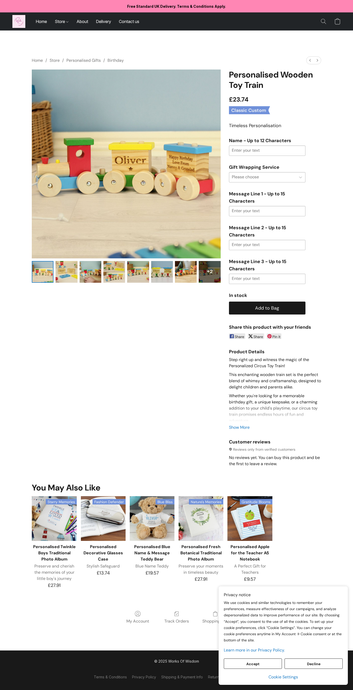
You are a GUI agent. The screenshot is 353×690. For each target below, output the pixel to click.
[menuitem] (310, 60)
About (82, 21)
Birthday (116, 60)
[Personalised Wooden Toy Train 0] (42, 272)
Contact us (129, 21)
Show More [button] (239, 427)
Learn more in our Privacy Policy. (254, 650)
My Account (137, 621)
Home (41, 21)
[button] (18, 21)
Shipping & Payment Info (182, 677)
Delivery (103, 21)
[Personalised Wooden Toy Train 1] (66, 272)
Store (60, 21)
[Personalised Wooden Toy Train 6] (186, 272)
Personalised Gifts (83, 60)
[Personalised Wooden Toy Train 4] (138, 272)
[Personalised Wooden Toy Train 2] (90, 272)
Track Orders (176, 621)
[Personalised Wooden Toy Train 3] (114, 272)
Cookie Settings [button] (283, 677)
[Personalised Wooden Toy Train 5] (162, 272)
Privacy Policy (144, 677)
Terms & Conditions (110, 677)
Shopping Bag (215, 621)
